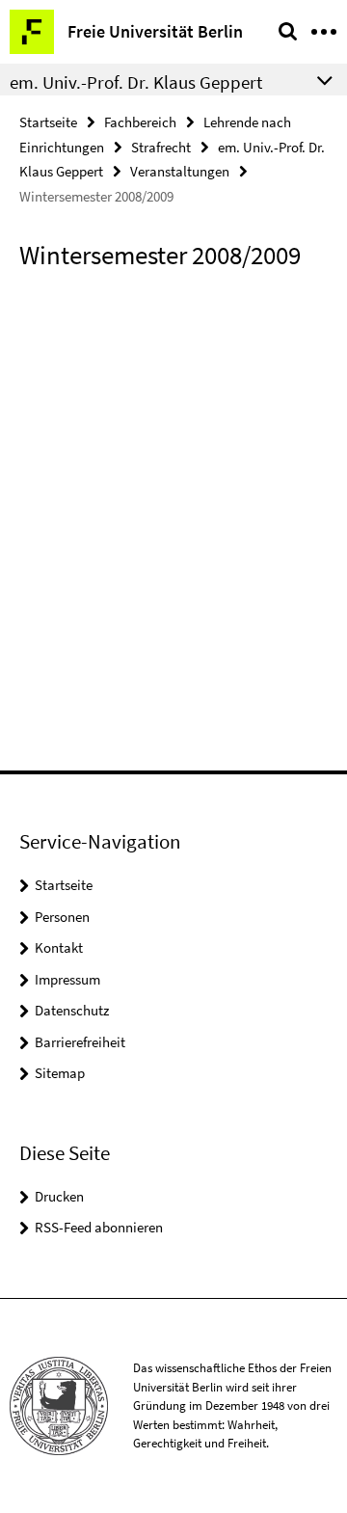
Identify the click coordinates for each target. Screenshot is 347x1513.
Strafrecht (161, 147)
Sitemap (60, 1073)
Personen (62, 916)
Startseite (48, 122)
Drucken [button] (59, 1196)
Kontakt (59, 947)
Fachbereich (140, 122)
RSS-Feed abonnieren (99, 1227)
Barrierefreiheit (80, 1042)
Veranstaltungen (179, 171)
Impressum (67, 979)
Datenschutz (72, 1010)
